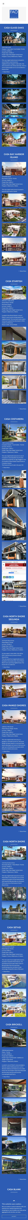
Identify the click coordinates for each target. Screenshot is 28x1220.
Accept (14, 1216)
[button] (3, 3)
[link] (14, 14)
